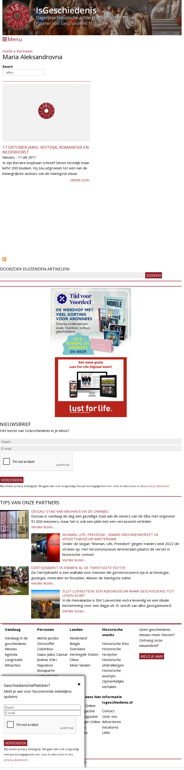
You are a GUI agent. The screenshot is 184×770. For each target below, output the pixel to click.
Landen (76, 629)
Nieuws (11, 648)
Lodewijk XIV (47, 675)
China (74, 659)
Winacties (13, 665)
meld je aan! (151, 656)
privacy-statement (157, 486)
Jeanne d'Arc (47, 659)
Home (7, 51)
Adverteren (111, 721)
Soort (7, 66)
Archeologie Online (85, 721)
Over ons (109, 716)
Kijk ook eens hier (85, 696)
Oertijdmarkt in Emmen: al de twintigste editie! (78, 567)
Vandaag (13, 629)
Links (106, 732)
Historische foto (115, 643)
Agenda (11, 654)
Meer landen (80, 665)
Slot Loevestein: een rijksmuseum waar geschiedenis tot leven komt (118, 593)
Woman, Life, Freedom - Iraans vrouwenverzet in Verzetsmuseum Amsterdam (110, 536)
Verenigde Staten (84, 654)
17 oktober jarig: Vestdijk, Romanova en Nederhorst (45, 149)
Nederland (78, 638)
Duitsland (77, 648)
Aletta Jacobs (48, 638)
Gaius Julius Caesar (52, 654)
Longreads (14, 659)
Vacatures (110, 727)
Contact (108, 710)
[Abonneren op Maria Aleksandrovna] (92, 259)
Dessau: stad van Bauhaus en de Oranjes (70, 511)
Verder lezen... (43, 526)
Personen (25, 51)
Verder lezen (79, 180)
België (75, 643)
